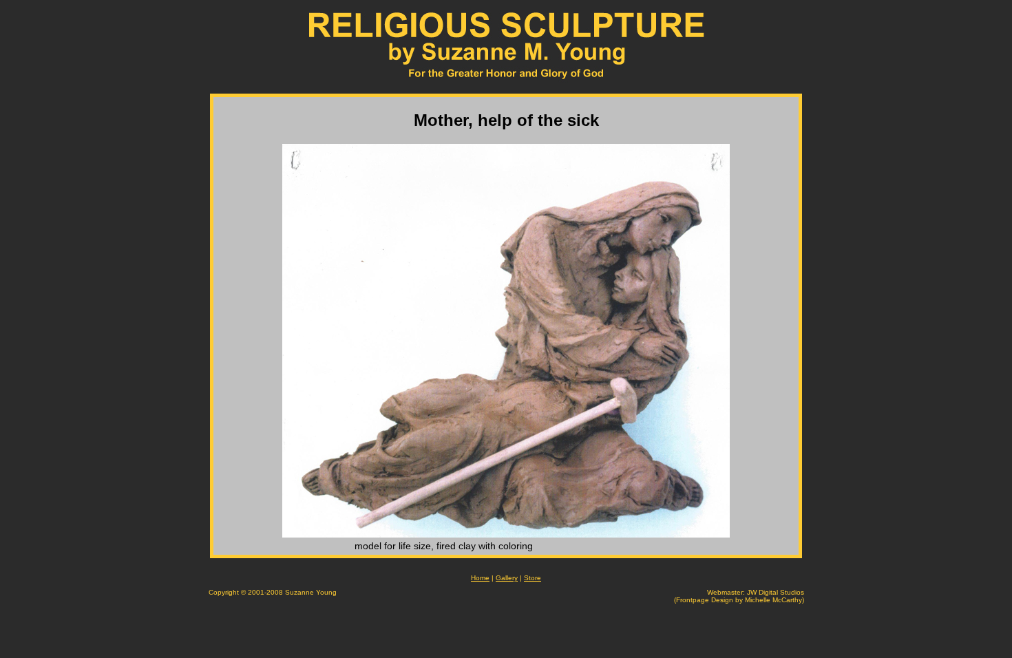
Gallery (507, 578)
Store (532, 578)
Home (480, 578)
